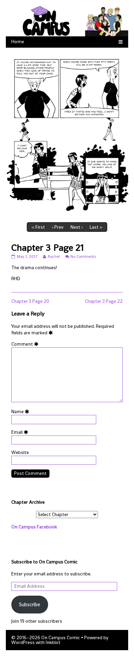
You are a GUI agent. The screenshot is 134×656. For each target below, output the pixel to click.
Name (21, 412)
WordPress (23, 642)
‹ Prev (58, 227)
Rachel (53, 256)
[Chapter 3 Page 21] (67, 133)
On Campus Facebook (34, 527)
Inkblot (53, 642)
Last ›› (96, 227)
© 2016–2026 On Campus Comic (45, 638)
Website (20, 452)
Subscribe (29, 604)
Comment (26, 344)
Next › (76, 227)
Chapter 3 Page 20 (30, 301)
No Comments (83, 256)
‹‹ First (38, 227)
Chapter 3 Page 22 (104, 301)
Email (21, 432)
